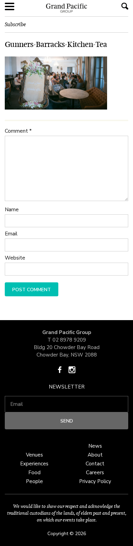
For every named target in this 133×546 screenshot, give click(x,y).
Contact (95, 463)
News (95, 446)
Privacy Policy (95, 481)
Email (11, 234)
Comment (18, 131)
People (34, 481)
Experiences (34, 463)
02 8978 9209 (69, 340)
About (95, 454)
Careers (95, 472)
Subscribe (15, 24)
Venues (34, 454)
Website (15, 258)
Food (34, 472)
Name (12, 209)
